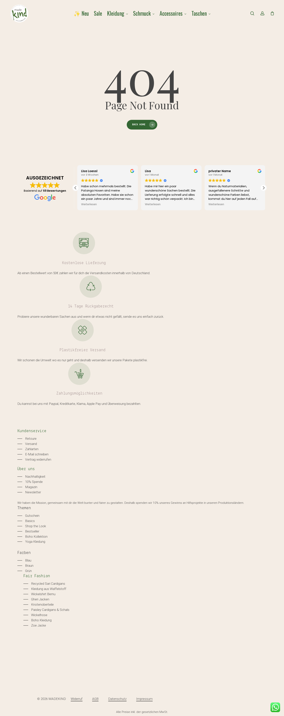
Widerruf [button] (76, 699)
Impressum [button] (144, 699)
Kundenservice (31, 431)
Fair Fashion (36, 576)
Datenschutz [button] (117, 699)
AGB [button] (95, 699)
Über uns (26, 469)
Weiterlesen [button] (87, 204)
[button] (263, 188)
